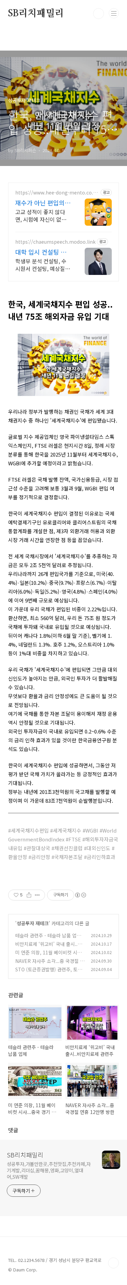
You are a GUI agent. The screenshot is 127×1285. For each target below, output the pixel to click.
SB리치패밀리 (36, 13)
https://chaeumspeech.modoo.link (55, 242)
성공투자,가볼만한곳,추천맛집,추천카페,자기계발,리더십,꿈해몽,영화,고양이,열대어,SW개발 (49, 1170)
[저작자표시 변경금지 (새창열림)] (80, 895)
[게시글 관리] (37, 895)
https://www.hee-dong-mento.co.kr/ (55, 192)
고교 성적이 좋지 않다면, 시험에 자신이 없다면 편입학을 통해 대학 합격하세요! (40, 215)
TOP (113, 1263)
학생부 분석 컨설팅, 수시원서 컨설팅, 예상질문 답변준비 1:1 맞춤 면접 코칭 (42, 264)
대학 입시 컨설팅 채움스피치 (40, 252)
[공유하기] (29, 895)
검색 (98, 13)
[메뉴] (114, 13)
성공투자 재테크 (33, 923)
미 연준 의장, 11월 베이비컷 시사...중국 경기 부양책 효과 (46, 956)
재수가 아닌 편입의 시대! (40, 203)
